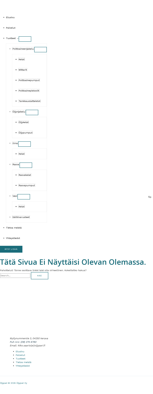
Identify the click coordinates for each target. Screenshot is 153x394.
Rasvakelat (25, 175)
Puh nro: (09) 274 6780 (23, 342)
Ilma (15, 143)
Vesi (15, 196)
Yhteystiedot (13, 238)
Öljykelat (24, 122)
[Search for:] (15, 275)
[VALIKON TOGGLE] (25, 39)
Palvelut (10, 27)
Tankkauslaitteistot (29, 101)
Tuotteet (11, 38)
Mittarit (23, 69)
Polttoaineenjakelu (23, 48)
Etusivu (10, 17)
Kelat (22, 59)
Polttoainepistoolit (29, 90)
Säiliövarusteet (21, 217)
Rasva (16, 164)
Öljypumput (25, 132)
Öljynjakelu (19, 111)
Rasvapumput (27, 185)
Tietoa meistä (14, 227)
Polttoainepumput (29, 80)
